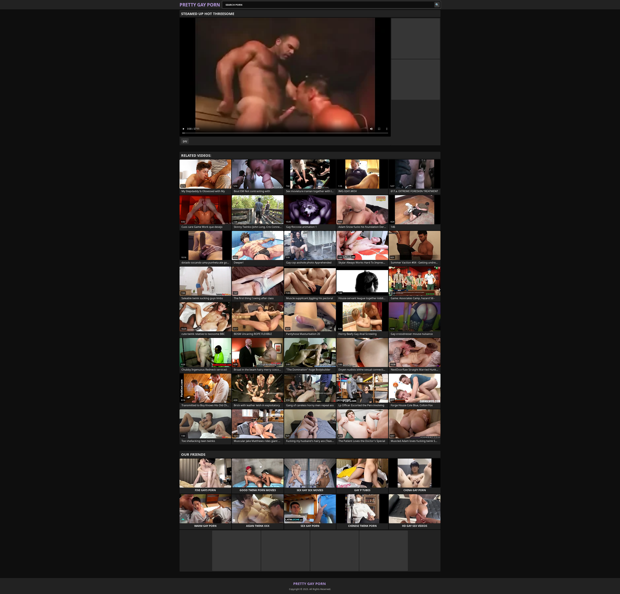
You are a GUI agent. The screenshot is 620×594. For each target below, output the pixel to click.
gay (185, 141)
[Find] (437, 4)
